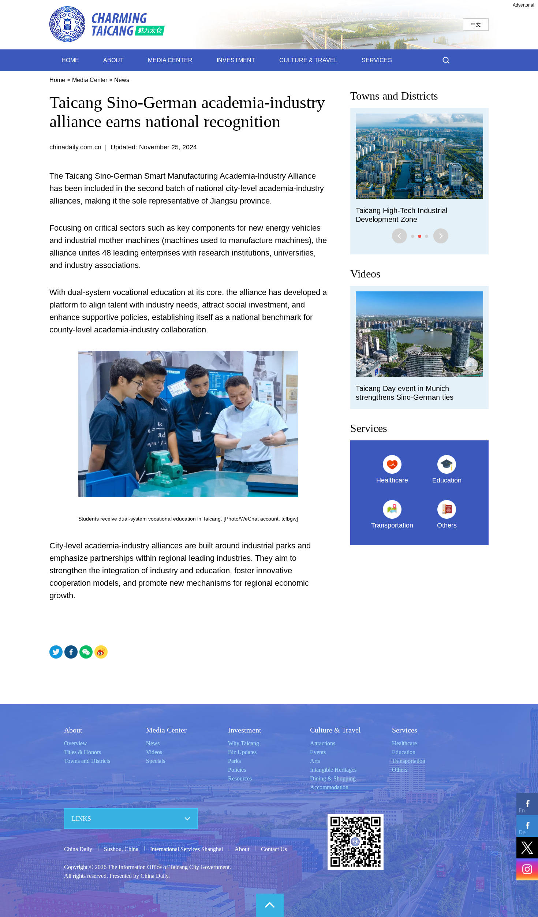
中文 (476, 24)
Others (399, 770)
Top (270, 905)
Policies (237, 770)
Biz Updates (242, 752)
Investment (244, 730)
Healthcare (404, 743)
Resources (240, 778)
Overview (75, 743)
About (73, 730)
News (121, 80)
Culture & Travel (335, 730)
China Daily (78, 849)
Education (403, 752)
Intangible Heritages (333, 770)
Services (368, 419)
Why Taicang (243, 743)
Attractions (322, 743)
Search (446, 60)
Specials (155, 761)
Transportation (408, 761)
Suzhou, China (121, 849)
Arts (315, 761)
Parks (234, 761)
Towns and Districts (394, 96)
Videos (365, 265)
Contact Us (274, 849)
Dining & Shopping (333, 778)
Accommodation (329, 787)
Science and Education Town (402, 210)
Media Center (89, 80)
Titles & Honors (82, 752)
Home (57, 80)
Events (318, 752)
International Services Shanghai (186, 849)
